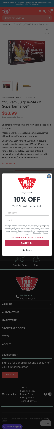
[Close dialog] (49, 176)
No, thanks (27, 250)
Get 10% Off (27, 243)
